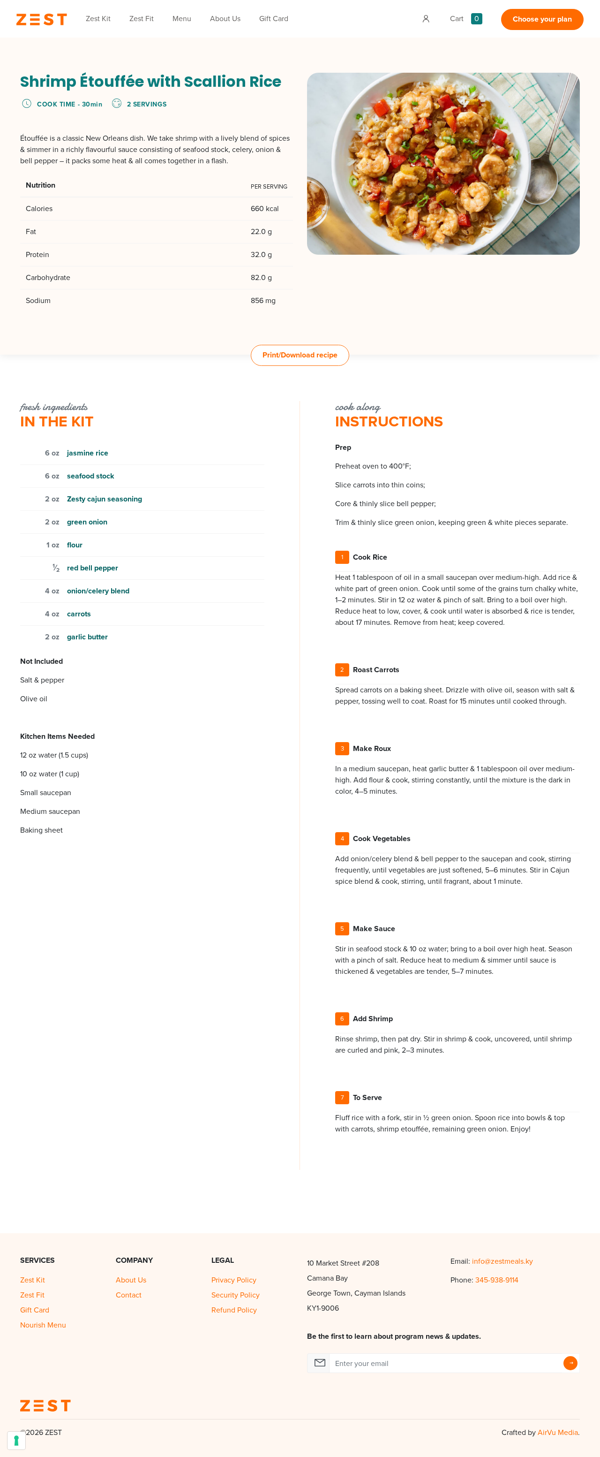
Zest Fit (141, 18)
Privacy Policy (233, 1280)
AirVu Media (558, 1432)
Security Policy (235, 1295)
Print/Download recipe (300, 354)
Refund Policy (234, 1310)
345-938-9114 (496, 1280)
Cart (464, 18)
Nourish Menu (43, 1325)
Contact (129, 1295)
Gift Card (273, 18)
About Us (225, 18)
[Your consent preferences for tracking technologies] (16, 1440)
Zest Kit (98, 18)
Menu (181, 18)
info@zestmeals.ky (502, 1261)
